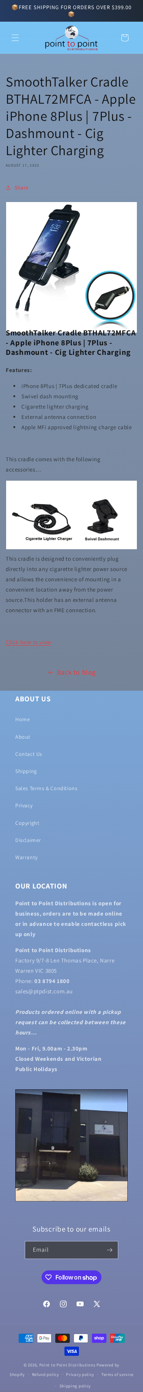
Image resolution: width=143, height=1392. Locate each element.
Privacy (23, 805)
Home (22, 719)
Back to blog (76, 672)
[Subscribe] (109, 1250)
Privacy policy (80, 1374)
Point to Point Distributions (67, 1365)
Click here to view (28, 642)
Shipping (26, 771)
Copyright (27, 822)
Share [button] (21, 187)
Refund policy (45, 1374)
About (23, 736)
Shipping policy (75, 1386)
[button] (15, 37)
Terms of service (117, 1374)
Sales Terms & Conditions (46, 788)
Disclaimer (28, 840)
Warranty (26, 857)
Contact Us (28, 754)
